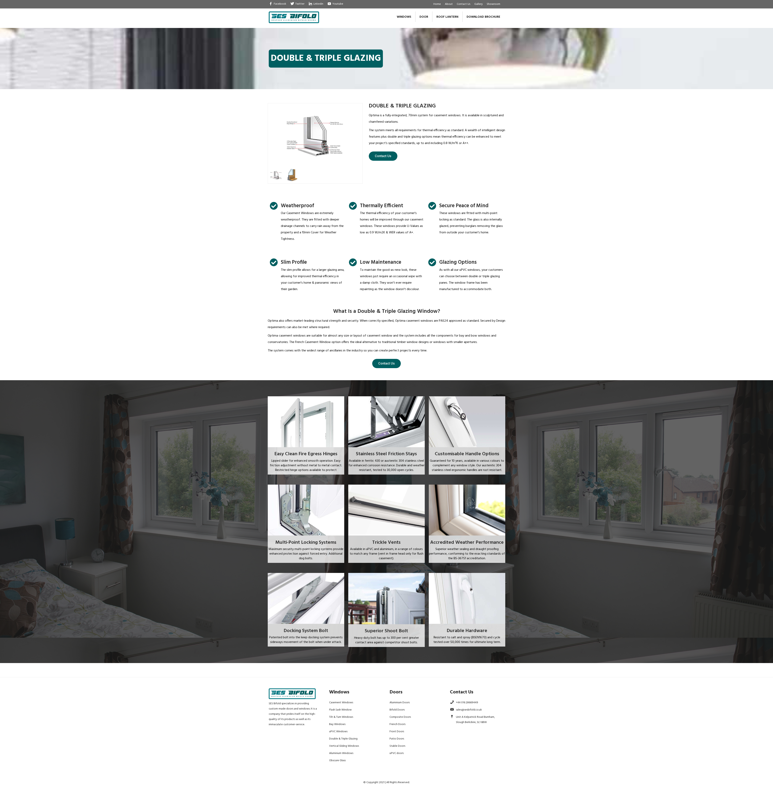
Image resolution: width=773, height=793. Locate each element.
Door (424, 16)
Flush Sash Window (340, 710)
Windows (404, 16)
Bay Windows (337, 724)
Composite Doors (400, 717)
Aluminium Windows (341, 753)
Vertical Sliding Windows (344, 746)
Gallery (478, 4)
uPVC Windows (338, 731)
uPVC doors (397, 753)
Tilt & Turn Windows (341, 717)
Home (437, 4)
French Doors (397, 724)
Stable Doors (397, 746)
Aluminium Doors (400, 702)
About (449, 4)
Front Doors (397, 731)
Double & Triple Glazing (343, 738)
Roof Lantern (447, 16)
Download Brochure (483, 16)
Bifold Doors (397, 710)
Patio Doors (397, 738)
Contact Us (463, 4)
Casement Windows (341, 702)
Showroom (493, 4)
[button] (383, 156)
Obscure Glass (337, 760)
